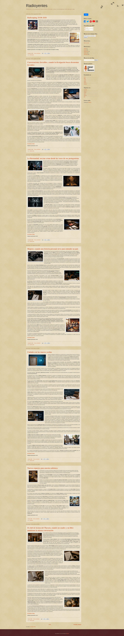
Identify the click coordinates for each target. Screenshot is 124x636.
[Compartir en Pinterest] (49, 53)
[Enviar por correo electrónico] (44, 53)
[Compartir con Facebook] (48, 53)
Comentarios (87, 29)
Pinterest (85, 95)
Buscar (85, 37)
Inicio (50, 624)
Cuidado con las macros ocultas (39, 352)
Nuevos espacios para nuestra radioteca (42, 468)
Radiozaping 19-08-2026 (37, 17)
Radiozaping (32, 54)
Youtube (85, 92)
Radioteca (31, 520)
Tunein (85, 79)
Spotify (85, 81)
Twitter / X (85, 91)
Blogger (68, 633)
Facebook (85, 89)
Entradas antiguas (77, 624)
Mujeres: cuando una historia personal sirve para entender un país (52, 248)
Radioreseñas (32, 241)
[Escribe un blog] (45, 53)
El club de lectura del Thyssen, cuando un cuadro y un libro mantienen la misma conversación (50, 529)
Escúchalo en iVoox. (31, 143)
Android (85, 82)
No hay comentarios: (37, 53)
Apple (85, 78)
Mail (84, 96)
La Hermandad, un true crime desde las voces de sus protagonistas (53, 158)
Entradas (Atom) (33, 626)
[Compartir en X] (47, 53)
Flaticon (89, 102)
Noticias (85, 48)
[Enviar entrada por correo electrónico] (42, 53)
